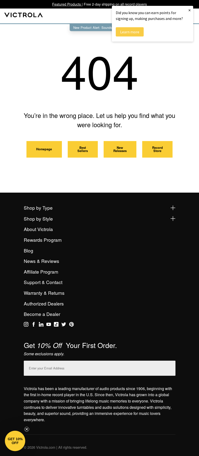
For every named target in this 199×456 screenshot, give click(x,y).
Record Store (157, 149)
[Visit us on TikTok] (56, 325)
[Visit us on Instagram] (26, 325)
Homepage (44, 149)
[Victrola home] (23, 15)
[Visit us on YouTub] (48, 325)
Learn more (129, 31)
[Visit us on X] (63, 325)
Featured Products (67, 4)
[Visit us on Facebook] (33, 325)
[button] (15, 441)
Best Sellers (82, 149)
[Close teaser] (26, 429)
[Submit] (170, 367)
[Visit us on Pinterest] (71, 325)
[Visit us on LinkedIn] (41, 325)
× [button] (189, 10)
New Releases (120, 149)
